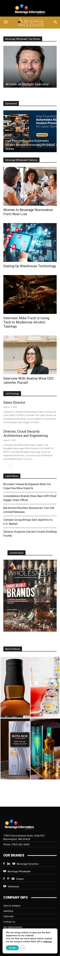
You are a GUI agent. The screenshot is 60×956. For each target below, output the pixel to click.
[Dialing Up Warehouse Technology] (30, 242)
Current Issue (17, 552)
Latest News (11, 476)
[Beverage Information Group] (30, 9)
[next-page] (11, 466)
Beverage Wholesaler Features (21, 160)
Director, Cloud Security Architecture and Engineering (25, 433)
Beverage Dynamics (28, 863)
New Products (12, 649)
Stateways (13, 886)
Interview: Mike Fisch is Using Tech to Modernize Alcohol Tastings (26, 322)
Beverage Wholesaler (19, 871)
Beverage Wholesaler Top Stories (22, 39)
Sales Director (14, 402)
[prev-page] (5, 466)
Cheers (20, 878)
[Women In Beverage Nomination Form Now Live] (30, 186)
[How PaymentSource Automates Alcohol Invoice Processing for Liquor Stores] (30, 131)
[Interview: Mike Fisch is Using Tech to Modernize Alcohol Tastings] (30, 294)
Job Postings (12, 393)
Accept (12, 947)
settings (47, 941)
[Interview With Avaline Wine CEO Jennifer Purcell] (30, 354)
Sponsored (11, 103)
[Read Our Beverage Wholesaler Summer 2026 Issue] (30, 596)
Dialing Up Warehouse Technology (29, 266)
